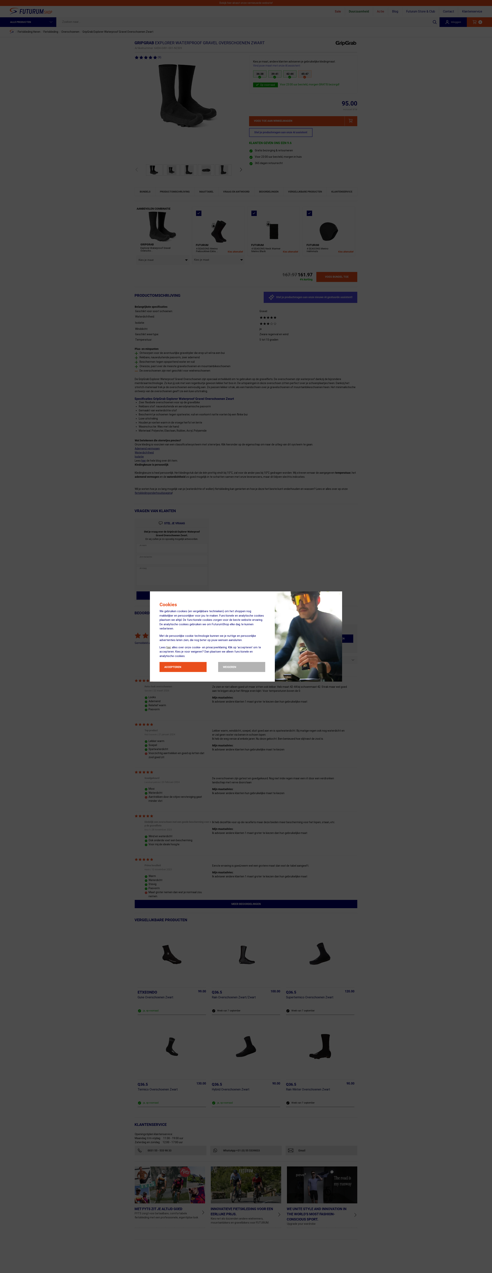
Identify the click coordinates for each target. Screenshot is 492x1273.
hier (168, 647)
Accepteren (172, 667)
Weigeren (229, 667)
